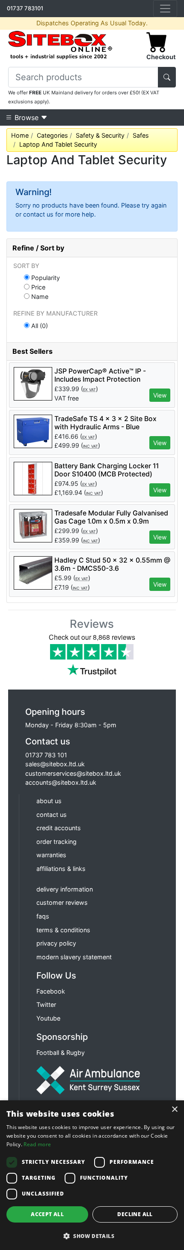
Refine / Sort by (38, 248)
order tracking (56, 841)
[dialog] (92, 1175)
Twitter (46, 1004)
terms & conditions (63, 930)
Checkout (161, 56)
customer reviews (62, 902)
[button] (92, 1236)
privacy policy (56, 943)
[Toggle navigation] (165, 8)
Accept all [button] (47, 1214)
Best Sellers (32, 351)
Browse (26, 117)
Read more (37, 1144)
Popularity (45, 277)
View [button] (159, 395)
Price (37, 287)
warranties (51, 854)
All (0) (39, 325)
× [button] (174, 1109)
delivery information (64, 889)
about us (49, 800)
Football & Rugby (60, 1052)
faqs (42, 916)
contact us (51, 814)
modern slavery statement (74, 957)
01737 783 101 (46, 755)
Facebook (50, 991)
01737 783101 (25, 8)
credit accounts (58, 827)
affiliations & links (61, 868)
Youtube (48, 1018)
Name (39, 296)
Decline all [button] (134, 1214)
